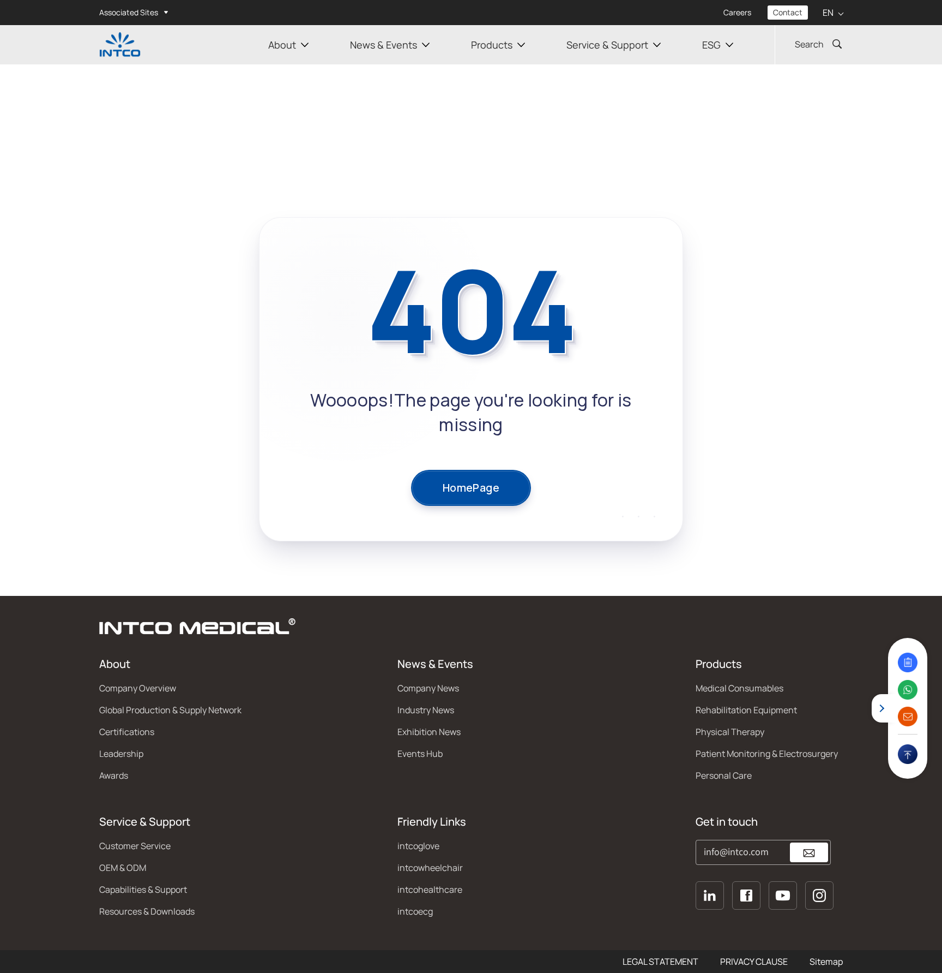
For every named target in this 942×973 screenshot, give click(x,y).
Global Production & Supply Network (170, 710)
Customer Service (135, 846)
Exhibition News (429, 732)
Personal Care (724, 775)
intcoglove (418, 846)
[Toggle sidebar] (882, 708)
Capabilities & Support (143, 890)
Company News (428, 688)
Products (491, 44)
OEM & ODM (122, 868)
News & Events (383, 44)
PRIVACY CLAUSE (754, 962)
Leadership (121, 754)
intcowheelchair (430, 868)
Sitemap (826, 962)
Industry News (425, 710)
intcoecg (415, 911)
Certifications (126, 732)
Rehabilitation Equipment (746, 710)
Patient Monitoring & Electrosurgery (767, 754)
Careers (737, 12)
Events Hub (420, 754)
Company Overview (137, 688)
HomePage (471, 487)
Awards (113, 775)
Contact (787, 12)
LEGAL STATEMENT (660, 962)
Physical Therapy (730, 732)
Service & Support (607, 44)
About (282, 44)
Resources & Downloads (147, 911)
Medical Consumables (739, 688)
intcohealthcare (429, 890)
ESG (711, 44)
